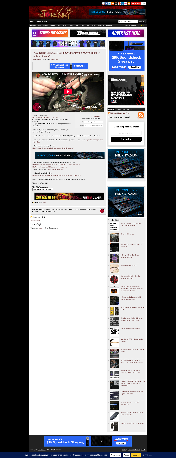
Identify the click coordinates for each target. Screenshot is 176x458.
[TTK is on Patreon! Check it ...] (119, 3)
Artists (71, 25)
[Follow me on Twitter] (109, 3)
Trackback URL (35, 220)
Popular (129, 109)
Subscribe (111, 109)
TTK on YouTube (41, 21)
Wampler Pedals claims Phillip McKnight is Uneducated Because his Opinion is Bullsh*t (132, 289)
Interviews (53, 25)
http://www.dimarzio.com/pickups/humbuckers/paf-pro (49, 167)
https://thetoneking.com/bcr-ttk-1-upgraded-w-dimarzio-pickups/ (52, 148)
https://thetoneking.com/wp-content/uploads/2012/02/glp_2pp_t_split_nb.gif (56, 175)
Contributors (100, 25)
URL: (82, 122)
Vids (87, 25)
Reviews (45, 25)
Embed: (81, 125)
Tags (123, 109)
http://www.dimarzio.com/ (56, 169)
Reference (109, 25)
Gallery (77, 25)
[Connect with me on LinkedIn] (122, 3)
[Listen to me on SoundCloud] (112, 3)
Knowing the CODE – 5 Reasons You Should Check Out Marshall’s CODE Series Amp (133, 383)
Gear (59, 25)
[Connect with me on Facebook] (106, 3)
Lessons (65, 25)
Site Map (124, 449)
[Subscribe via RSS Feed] (129, 3)
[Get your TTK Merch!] (125, 3)
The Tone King (36, 59)
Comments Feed (123, 113)
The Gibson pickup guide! (129, 265)
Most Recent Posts (130, 25)
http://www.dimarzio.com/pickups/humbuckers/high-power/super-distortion (56, 165)
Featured (33, 25)
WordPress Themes (134, 449)
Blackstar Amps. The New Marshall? (132, 423)
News (39, 25)
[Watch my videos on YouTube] (103, 3)
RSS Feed (113, 113)
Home (32, 21)
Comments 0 (54, 59)
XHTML (143, 449)
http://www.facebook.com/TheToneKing (45, 117)
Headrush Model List (127, 234)
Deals (83, 25)
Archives (118, 109)
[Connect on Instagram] (115, 3)
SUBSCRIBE (142, 25)
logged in (42, 228)
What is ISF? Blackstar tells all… (131, 328)
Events (93, 25)
